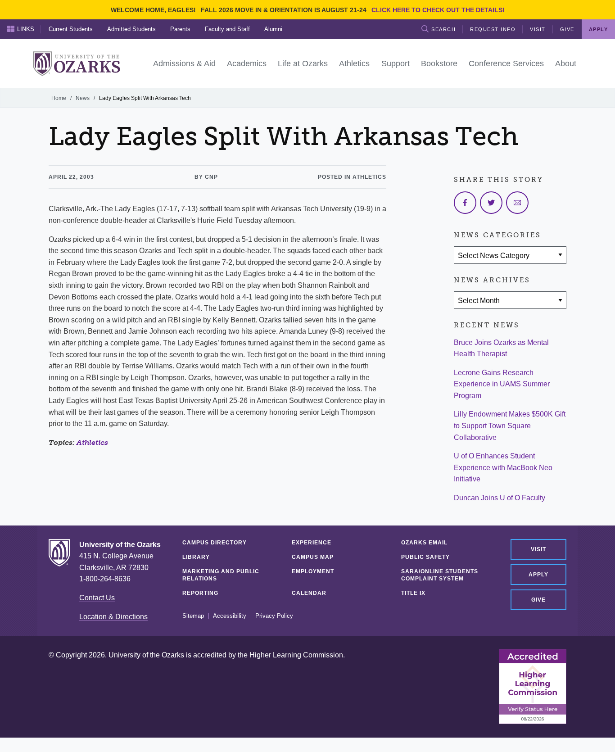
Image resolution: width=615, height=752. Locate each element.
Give (567, 29)
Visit (538, 29)
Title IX (413, 593)
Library (196, 557)
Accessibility (229, 616)
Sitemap (193, 616)
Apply (538, 574)
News (83, 98)
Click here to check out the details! (438, 10)
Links (25, 29)
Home (58, 98)
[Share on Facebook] (465, 202)
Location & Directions (113, 617)
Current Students (71, 29)
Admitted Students (131, 29)
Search (443, 29)
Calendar (309, 593)
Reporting (200, 593)
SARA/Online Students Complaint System (439, 575)
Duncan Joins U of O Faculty (499, 498)
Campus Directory (214, 542)
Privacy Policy (274, 616)
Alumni (273, 29)
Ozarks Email (424, 542)
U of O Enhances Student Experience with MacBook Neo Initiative (503, 467)
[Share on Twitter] (491, 202)
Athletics (92, 442)
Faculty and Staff (227, 29)
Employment (313, 571)
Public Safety (425, 557)
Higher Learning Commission (296, 655)
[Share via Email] (517, 202)
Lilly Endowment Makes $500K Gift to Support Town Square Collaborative (509, 425)
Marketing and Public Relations (220, 575)
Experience (311, 542)
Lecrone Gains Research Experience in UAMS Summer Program (502, 384)
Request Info (493, 29)
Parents (180, 29)
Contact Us (97, 598)
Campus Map (313, 557)
